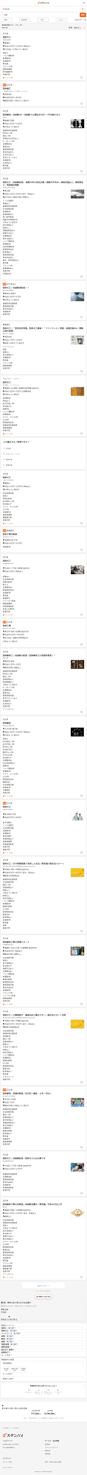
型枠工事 (7, 626)
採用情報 (47, 1454)
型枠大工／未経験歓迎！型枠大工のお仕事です (24, 1158)
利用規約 (47, 1444)
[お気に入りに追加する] (81, 77)
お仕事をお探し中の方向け (11, 1444)
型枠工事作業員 (10, 534)
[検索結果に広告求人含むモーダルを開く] (7, 28)
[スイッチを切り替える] (85, 20)
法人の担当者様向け (9, 1447)
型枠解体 (7, 723)
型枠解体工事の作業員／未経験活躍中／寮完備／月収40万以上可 (32, 1204)
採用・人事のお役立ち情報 (53, 1462)
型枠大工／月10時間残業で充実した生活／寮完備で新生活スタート (33, 863)
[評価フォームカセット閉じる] (83, 1385)
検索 (83, 15)
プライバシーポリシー (51, 1447)
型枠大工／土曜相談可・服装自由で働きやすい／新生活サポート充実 (34, 1015)
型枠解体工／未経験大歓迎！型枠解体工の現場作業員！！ (29, 655)
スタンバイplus (7, 1462)
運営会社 (47, 1450)
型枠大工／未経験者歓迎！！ (16, 288)
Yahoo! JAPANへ (8, 1467)
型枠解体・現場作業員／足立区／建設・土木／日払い (27, 1093)
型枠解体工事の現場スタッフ (16, 942)
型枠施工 (7, 88)
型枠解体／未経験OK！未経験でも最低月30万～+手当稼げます (31, 115)
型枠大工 (7, 37)
